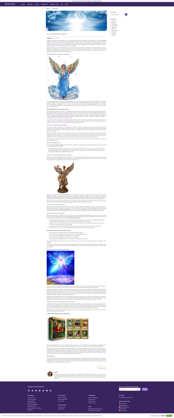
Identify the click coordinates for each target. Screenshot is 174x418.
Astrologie (113, 21)
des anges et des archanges (63, 127)
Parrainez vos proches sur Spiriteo (126, 397)
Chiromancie (114, 25)
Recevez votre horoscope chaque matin (128, 386)
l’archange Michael (56, 194)
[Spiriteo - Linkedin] (50, 390)
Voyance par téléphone (93, 397)
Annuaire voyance (92, 402)
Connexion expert (61, 407)
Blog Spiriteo (30, 409)
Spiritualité (55, 8)
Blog (66, 4)
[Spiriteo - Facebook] (43, 390)
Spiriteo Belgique (123, 405)
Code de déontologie (32, 402)
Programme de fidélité (62, 399)
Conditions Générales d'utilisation (34, 408)
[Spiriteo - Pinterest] (40, 390)
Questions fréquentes (62, 397)
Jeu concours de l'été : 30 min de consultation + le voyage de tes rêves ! (87, 1)
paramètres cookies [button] (155, 415)
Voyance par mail (91, 401)
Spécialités (30, 4)
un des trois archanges (57, 41)
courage (82, 359)
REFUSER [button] (163, 415)
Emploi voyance (61, 408)
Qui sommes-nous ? (31, 397)
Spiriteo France (123, 403)
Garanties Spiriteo (31, 401)
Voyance (23, 4)
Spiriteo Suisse (123, 408)
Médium (113, 28)
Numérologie (114, 30)
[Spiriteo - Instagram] (29, 390)
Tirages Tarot (44, 4)
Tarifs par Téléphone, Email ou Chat (95, 408)
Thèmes (37, 4)
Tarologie (113, 33)
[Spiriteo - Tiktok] (32, 390)
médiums (53, 303)
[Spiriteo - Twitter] (36, 390)
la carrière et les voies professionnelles (63, 117)
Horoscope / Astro (54, 4)
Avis (62, 4)
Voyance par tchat (92, 399)
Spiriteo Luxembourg (124, 407)
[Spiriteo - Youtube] (47, 390)
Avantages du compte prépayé (94, 410)
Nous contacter (61, 401)
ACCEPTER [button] (169, 415)
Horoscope (114, 27)
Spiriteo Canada (123, 410)
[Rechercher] (126, 14)
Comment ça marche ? (32, 399)
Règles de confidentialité (32, 404)
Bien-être (113, 22)
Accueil (48, 8)
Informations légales (32, 406)
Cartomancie (114, 24)
